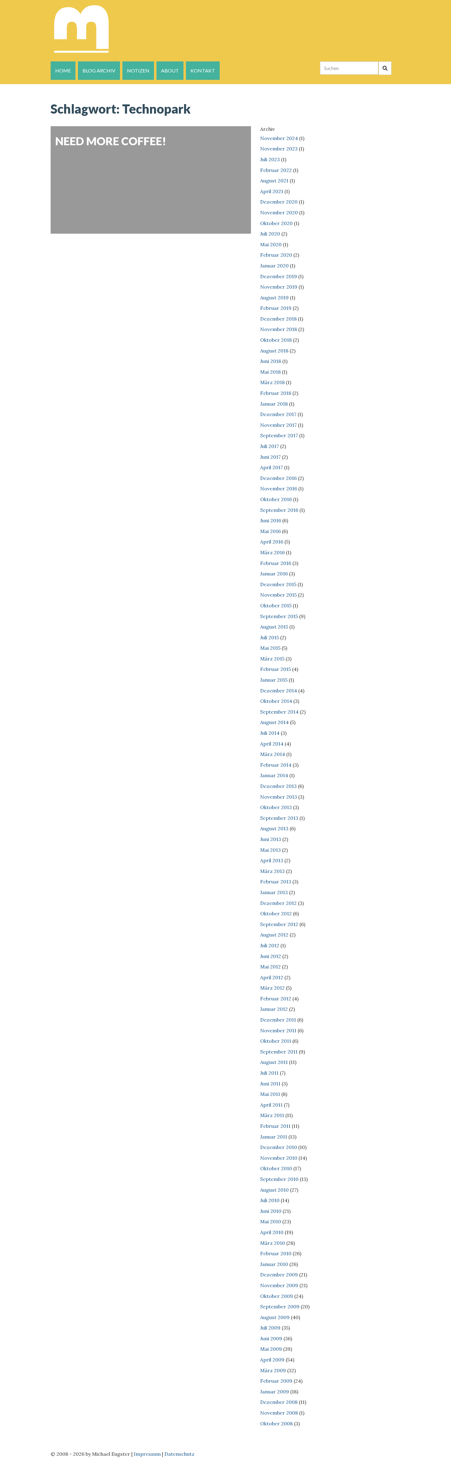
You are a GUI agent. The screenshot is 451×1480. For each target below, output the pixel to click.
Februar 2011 (275, 1126)
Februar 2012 (275, 998)
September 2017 (279, 435)
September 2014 (279, 712)
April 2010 (271, 1232)
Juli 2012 (269, 945)
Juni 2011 (270, 1084)
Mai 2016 (270, 531)
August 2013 (274, 828)
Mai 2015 (270, 648)
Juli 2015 (269, 637)
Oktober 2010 (276, 1168)
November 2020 (279, 212)
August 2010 (274, 1190)
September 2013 (279, 818)
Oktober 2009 (276, 1296)
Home (63, 70)
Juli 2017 (269, 446)
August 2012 (274, 935)
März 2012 (272, 988)
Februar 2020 (276, 255)
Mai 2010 (270, 1221)
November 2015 (278, 595)
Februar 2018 (275, 393)
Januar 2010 (274, 1264)
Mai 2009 (271, 1349)
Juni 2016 (270, 520)
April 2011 (271, 1105)
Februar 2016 (275, 563)
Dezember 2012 (278, 903)
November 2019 (278, 287)
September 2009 (279, 1306)
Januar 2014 (274, 775)
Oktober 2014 (276, 701)
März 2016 (272, 552)
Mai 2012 (270, 967)
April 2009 (272, 1360)
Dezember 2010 (278, 1147)
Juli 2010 (269, 1200)
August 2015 (274, 627)
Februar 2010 (275, 1253)
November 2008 (279, 1413)
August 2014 (274, 722)
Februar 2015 (275, 669)
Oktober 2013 (276, 807)
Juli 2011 (269, 1073)
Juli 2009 (270, 1328)
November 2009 (279, 1285)
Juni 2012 (270, 956)
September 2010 (279, 1179)
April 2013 (271, 860)
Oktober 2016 (276, 499)
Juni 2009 (271, 1338)
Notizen (138, 70)
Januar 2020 (274, 266)
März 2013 (272, 871)
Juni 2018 (270, 361)
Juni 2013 (270, 839)
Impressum (147, 1454)
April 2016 (271, 542)
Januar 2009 (274, 1391)
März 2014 (272, 754)
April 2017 (271, 467)
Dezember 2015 (278, 584)
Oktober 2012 (276, 913)
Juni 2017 (270, 457)
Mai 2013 (270, 850)
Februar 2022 (276, 170)
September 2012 (279, 924)
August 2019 (274, 297)
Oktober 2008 (276, 1423)
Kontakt (203, 70)
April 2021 (271, 191)
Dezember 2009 (279, 1275)
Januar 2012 (274, 1009)
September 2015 (279, 616)
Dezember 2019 (278, 276)
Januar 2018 (274, 404)
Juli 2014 (269, 733)
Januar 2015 (273, 680)
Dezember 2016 (278, 478)
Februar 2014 (275, 765)
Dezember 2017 (278, 414)
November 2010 (278, 1158)
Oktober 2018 (276, 340)
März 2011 (272, 1115)
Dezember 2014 (278, 690)
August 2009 (275, 1317)
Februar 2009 (276, 1381)
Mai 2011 (270, 1094)
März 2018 (272, 382)
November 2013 (278, 797)
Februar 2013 (275, 881)
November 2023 (279, 149)
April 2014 (271, 744)
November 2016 (278, 488)
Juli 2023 (270, 159)
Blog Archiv (99, 70)
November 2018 (278, 329)
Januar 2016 (274, 574)
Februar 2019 (275, 308)
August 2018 (274, 351)
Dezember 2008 (279, 1402)
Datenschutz (179, 1454)
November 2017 (278, 425)
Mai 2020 (271, 244)
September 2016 (279, 510)
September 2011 (279, 1052)
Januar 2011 (273, 1137)
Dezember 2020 (279, 202)
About (170, 70)
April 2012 (271, 977)
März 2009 (273, 1370)
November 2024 (279, 138)
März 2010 (272, 1243)
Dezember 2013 (278, 786)
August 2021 (274, 180)
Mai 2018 (270, 372)
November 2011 (278, 1030)
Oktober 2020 (276, 223)
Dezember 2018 (278, 319)
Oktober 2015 (275, 605)
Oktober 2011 (275, 1041)
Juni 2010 (270, 1211)
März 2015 (272, 659)
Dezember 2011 (278, 1020)
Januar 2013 (274, 892)
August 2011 (274, 1062)
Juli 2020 (270, 234)
